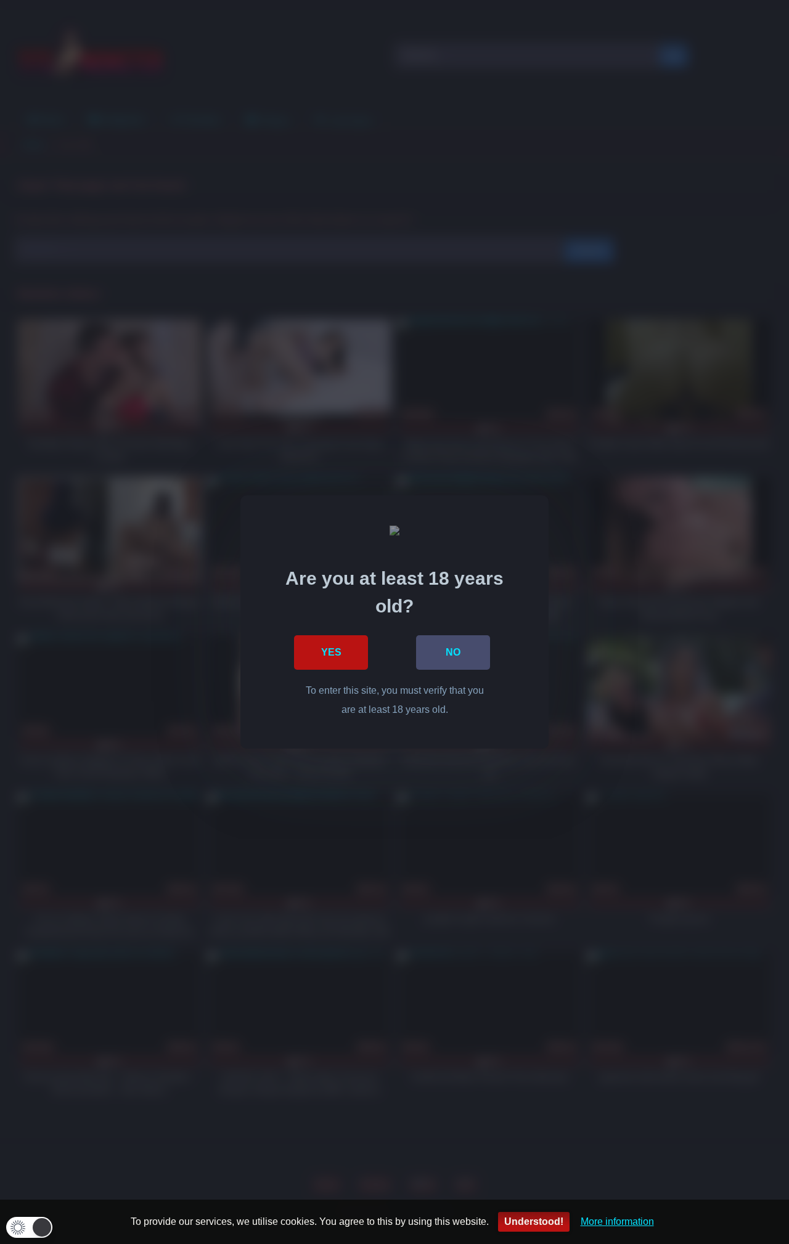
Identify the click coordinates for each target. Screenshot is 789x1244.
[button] (29, 1227)
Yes (331, 652)
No (453, 652)
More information (617, 1221)
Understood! (533, 1221)
